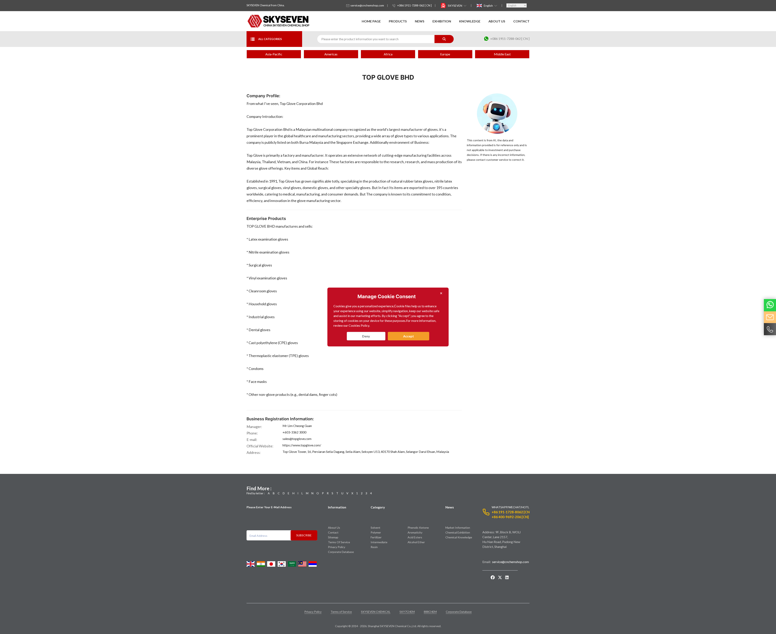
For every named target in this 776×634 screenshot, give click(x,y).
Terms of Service (339, 542)
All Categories (270, 39)
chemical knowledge (458, 537)
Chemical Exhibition (457, 532)
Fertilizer (376, 537)
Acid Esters (415, 537)
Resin (374, 547)
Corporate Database (341, 552)
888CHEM (430, 611)
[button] (457, 5)
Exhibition (441, 21)
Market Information (457, 527)
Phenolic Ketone (418, 527)
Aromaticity (415, 532)
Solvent (375, 527)
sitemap (333, 537)
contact (521, 21)
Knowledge (469, 21)
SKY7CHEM (407, 611)
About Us (496, 21)
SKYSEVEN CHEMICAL (375, 611)
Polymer (376, 532)
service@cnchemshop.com (367, 5)
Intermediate (379, 542)
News (419, 21)
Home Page (371, 21)
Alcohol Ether (416, 542)
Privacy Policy (336, 547)
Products (398, 21)
